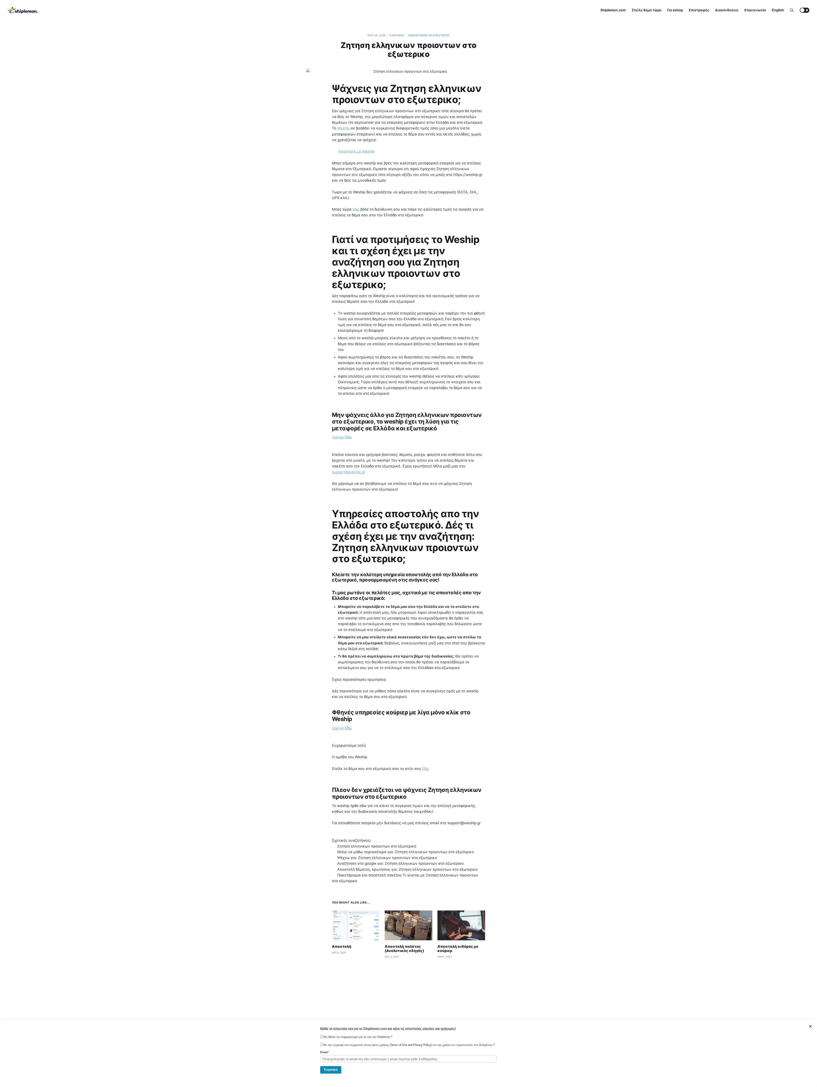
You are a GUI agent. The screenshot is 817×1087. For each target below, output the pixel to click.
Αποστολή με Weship (356, 151)
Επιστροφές (699, 10)
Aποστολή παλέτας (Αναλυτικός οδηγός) (404, 948)
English (778, 10)
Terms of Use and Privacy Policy (410, 1045)
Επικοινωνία (755, 10)
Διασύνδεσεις (726, 10)
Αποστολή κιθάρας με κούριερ (457, 948)
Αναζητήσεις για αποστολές (429, 35)
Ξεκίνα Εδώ (342, 437)
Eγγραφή (331, 1069)
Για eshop (675, 10)
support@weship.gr (348, 472)
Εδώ (425, 769)
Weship (344, 128)
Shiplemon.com (613, 10)
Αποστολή (341, 946)
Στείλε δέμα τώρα (646, 10)
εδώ (356, 209)
